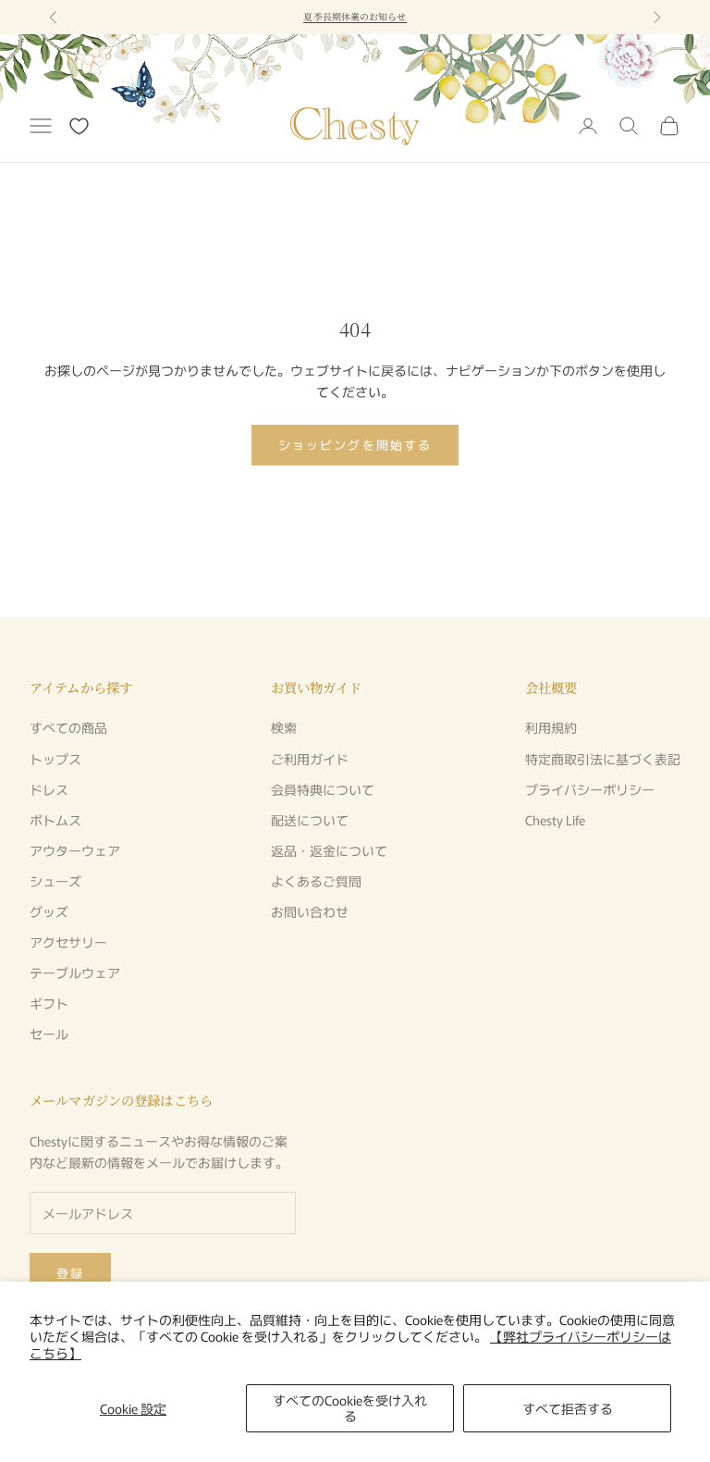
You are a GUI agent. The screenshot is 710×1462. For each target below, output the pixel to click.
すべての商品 (68, 727)
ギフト (49, 1003)
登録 (70, 1273)
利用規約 (551, 727)
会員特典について (322, 789)
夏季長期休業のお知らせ (354, 16)
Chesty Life (555, 820)
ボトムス (55, 820)
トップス (55, 759)
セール (49, 1033)
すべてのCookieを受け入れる (350, 1408)
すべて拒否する (567, 1408)
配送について (310, 820)
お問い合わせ (310, 911)
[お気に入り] (79, 126)
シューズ (55, 881)
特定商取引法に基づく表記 (602, 759)
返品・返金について (329, 850)
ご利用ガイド (310, 759)
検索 (284, 727)
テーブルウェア (75, 972)
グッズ (49, 911)
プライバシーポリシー (590, 789)
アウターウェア (75, 850)
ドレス (49, 789)
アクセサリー (68, 942)
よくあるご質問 (316, 881)
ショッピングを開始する (355, 444)
